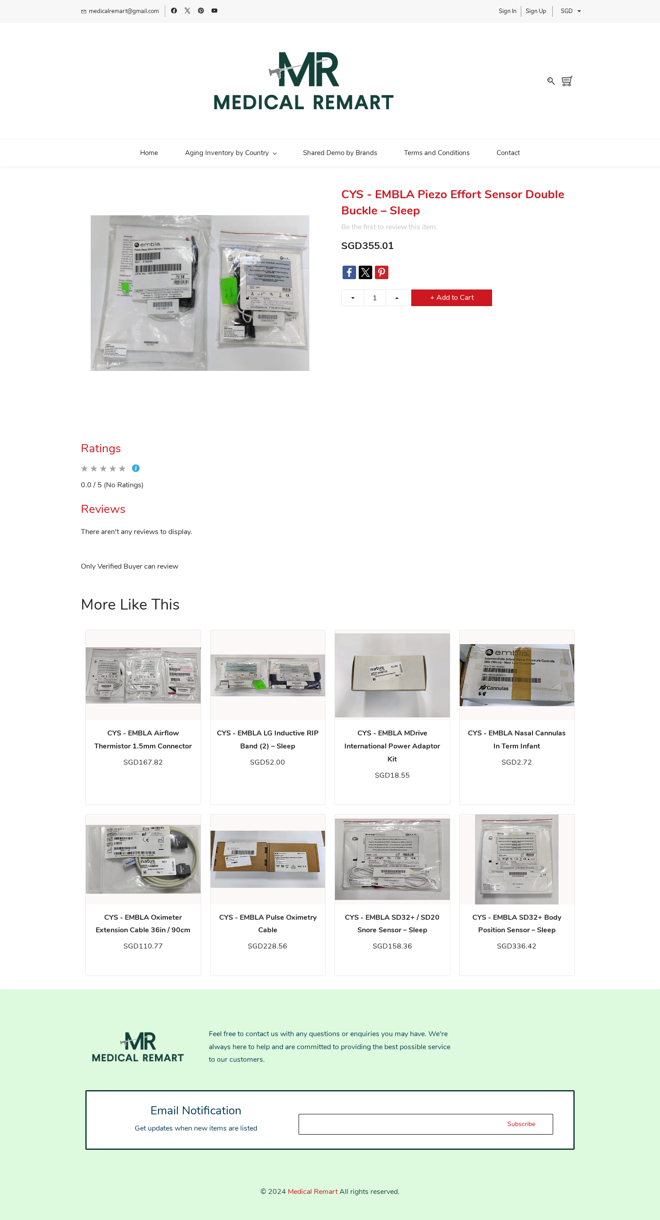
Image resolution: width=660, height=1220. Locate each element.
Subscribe (521, 1124)
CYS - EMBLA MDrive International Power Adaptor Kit (392, 746)
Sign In (507, 11)
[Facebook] (349, 272)
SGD (567, 11)
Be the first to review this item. (389, 227)
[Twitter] (365, 272)
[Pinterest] (381, 272)
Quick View (143, 675)
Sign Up (536, 11)
